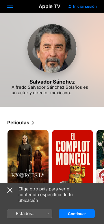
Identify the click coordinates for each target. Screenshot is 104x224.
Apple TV (49, 6)
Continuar (77, 213)
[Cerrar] (9, 190)
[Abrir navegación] (13, 6)
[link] (21, 122)
